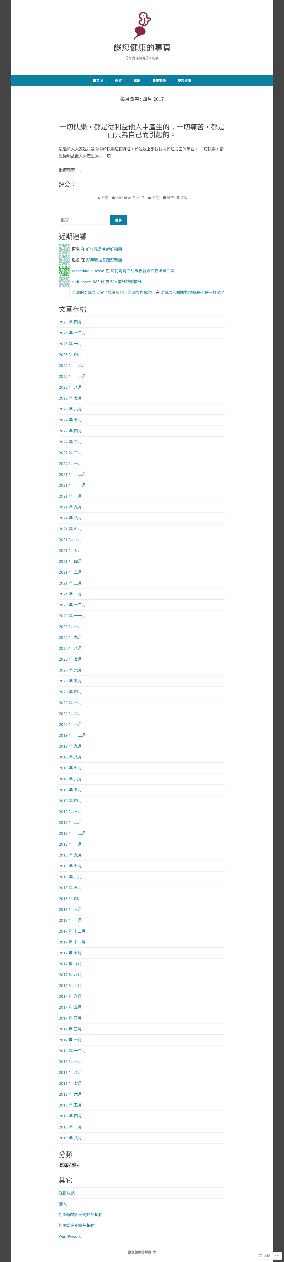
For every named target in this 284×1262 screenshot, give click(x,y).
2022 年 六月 (70, 408)
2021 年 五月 (70, 550)
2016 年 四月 (70, 1115)
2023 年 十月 (70, 343)
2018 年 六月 (70, 876)
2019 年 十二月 (72, 735)
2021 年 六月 (70, 539)
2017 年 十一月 (72, 942)
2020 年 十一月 (72, 615)
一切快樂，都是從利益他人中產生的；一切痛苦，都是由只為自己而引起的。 (142, 130)
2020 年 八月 (70, 648)
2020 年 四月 (70, 691)
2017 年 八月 (70, 974)
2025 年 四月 (70, 322)
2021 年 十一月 (72, 485)
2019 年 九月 (70, 746)
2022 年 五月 (70, 419)
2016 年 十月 (70, 1061)
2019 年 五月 (70, 789)
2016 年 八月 (70, 1072)
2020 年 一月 (70, 724)
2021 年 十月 (70, 496)
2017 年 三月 (70, 1029)
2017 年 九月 (70, 963)
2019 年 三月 (70, 811)
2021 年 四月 (70, 561)
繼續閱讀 (67, 170)
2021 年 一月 (70, 594)
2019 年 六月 (70, 779)
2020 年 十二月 (72, 604)
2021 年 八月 (70, 517)
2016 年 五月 (70, 1105)
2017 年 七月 (70, 985)
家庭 (137, 80)
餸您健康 (184, 80)
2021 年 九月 (70, 507)
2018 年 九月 (70, 855)
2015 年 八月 (70, 1137)
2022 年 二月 (70, 452)
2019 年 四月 (70, 800)
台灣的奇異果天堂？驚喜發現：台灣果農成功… (113, 292)
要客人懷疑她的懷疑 (124, 281)
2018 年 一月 (70, 920)
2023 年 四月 (70, 354)
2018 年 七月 (70, 865)
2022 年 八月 (70, 387)
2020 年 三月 (70, 702)
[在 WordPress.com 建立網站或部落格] (154, 1252)
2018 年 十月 (70, 844)
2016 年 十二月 (72, 1050)
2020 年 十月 (70, 626)
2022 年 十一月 (72, 376)
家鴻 (104, 198)
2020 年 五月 (70, 680)
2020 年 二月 (70, 713)
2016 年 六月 (70, 1094)
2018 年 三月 (70, 909)
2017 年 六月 (70, 996)
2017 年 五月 (70, 1007)
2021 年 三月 (70, 572)
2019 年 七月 (70, 767)
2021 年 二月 (70, 583)
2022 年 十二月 (72, 365)
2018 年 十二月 (72, 833)
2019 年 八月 (70, 757)
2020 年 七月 (70, 659)
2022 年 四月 (70, 430)
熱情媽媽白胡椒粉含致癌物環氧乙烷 (142, 270)
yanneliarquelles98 (88, 270)
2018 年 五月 (70, 887)
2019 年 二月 (70, 822)
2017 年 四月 (70, 1018)
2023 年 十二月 (72, 332)
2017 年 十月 (70, 952)
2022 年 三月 (70, 441)
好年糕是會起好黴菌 (104, 249)
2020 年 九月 (70, 637)
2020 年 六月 (70, 670)
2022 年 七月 (70, 398)
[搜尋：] (84, 219)
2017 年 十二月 (72, 931)
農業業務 (159, 80)
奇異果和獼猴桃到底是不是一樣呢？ (193, 292)
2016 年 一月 (70, 1127)
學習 (118, 80)
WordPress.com (72, 1236)
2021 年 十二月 (72, 474)
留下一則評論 (177, 198)
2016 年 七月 (70, 1083)
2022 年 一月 (70, 463)
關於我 (98, 80)
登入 (63, 1203)
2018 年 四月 (70, 898)
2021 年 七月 (70, 528)
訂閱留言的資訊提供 (77, 1225)
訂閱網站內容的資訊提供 (81, 1214)
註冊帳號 (67, 1192)
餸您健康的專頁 (142, 47)
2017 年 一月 (70, 1039)
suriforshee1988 (86, 281)
